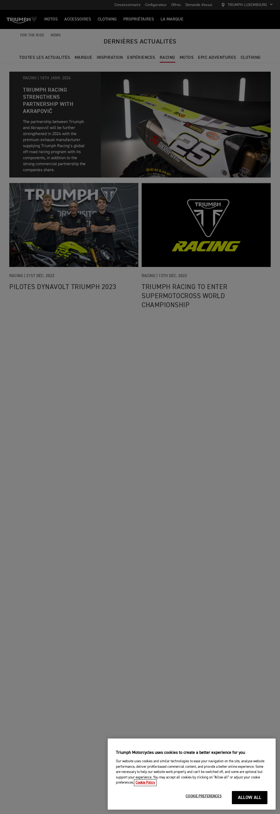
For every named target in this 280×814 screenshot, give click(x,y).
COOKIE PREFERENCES (203, 796)
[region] (192, 774)
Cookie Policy (145, 782)
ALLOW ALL (250, 797)
